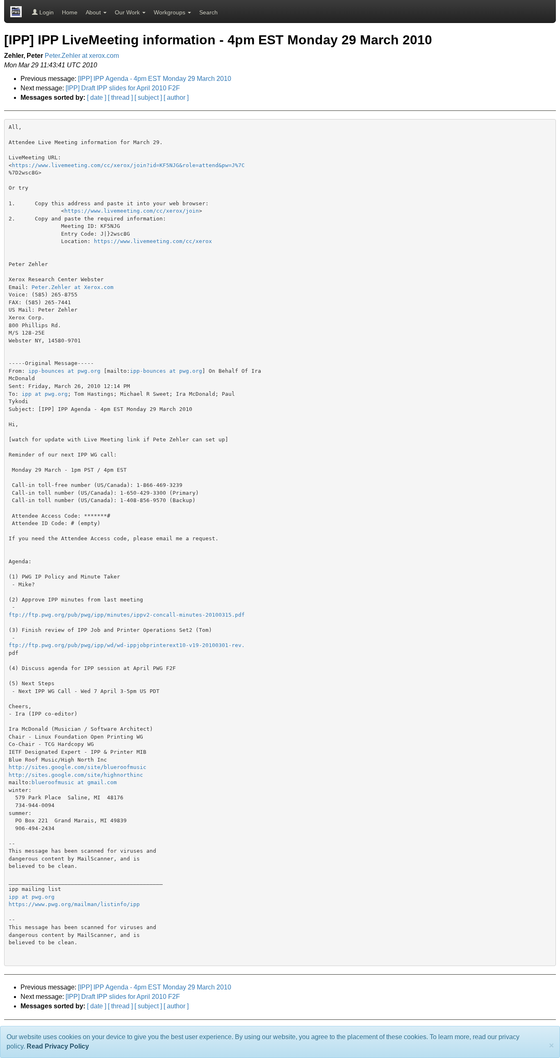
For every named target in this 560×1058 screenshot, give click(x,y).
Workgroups (170, 12)
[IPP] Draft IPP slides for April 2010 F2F (123, 88)
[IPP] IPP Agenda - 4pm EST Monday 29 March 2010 (154, 78)
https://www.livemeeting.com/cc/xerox (153, 241)
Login (46, 12)
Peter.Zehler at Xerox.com (73, 287)
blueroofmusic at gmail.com (74, 782)
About (94, 12)
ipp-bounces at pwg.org (64, 371)
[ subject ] (148, 97)
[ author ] (176, 97)
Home (69, 12)
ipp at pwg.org (45, 394)
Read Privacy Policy (58, 1046)
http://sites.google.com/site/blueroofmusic (77, 767)
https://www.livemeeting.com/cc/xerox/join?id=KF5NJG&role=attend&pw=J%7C (128, 165)
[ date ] (96, 97)
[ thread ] (120, 97)
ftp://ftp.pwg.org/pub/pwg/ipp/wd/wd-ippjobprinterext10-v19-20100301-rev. (127, 645)
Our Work (128, 12)
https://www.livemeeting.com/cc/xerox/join (131, 211)
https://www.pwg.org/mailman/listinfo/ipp (74, 904)
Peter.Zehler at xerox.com (82, 55)
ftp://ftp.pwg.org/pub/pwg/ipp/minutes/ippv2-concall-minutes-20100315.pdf (127, 615)
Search (208, 12)
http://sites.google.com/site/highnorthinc (76, 775)
